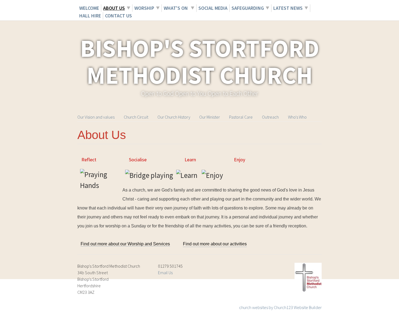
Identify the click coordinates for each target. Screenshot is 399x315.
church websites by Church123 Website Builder (280, 307)
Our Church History (173, 117)
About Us (114, 8)
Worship (144, 8)
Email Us (165, 272)
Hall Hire (90, 16)
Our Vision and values (96, 117)
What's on (176, 8)
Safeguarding (248, 8)
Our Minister (209, 117)
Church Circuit (136, 117)
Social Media (212, 8)
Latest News (288, 8)
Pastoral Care (241, 117)
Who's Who (297, 117)
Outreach (270, 117)
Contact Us (118, 16)
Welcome (89, 8)
